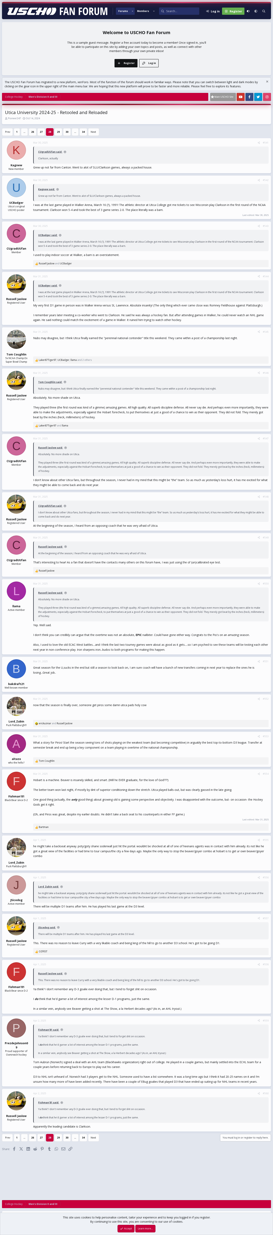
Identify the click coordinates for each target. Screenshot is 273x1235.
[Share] (258, 142)
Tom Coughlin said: (50, 382)
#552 (266, 699)
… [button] (24, 132)
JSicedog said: (47, 927)
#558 (266, 964)
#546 (266, 373)
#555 (266, 840)
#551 (266, 661)
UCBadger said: (48, 235)
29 (58, 132)
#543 (266, 226)
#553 (266, 736)
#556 (266, 877)
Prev (7, 132)
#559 (266, 1020)
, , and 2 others (65, 360)
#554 (266, 773)
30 (67, 132)
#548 (266, 496)
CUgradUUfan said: (50, 152)
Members (143, 11)
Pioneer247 (14, 118)
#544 (266, 276)
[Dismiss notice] (266, 82)
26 (32, 132)
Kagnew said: (46, 189)
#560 (266, 1093)
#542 (266, 180)
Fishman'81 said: (48, 1029)
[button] (132, 11)
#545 (266, 332)
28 (49, 132)
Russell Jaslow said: (50, 447)
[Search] (264, 11)
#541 (266, 142)
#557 (266, 918)
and (55, 263)
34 (83, 132)
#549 (266, 537)
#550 (266, 583)
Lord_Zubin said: (48, 886)
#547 (266, 438)
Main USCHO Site (223, 96)
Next (93, 132)
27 (41, 132)
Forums (123, 11)
